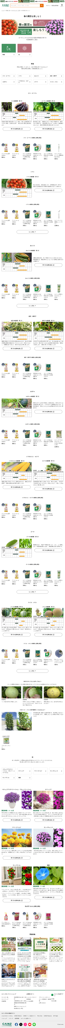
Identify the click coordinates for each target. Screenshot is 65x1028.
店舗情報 (4, 1001)
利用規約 (28, 999)
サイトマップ (5, 999)
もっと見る (32, 231)
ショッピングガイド (31, 997)
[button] (42, 5)
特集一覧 (8, 10)
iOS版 (52, 999)
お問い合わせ (42, 1002)
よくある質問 (29, 1001)
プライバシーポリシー (44, 997)
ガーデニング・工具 (15, 10)
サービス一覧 (5, 997)
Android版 (53, 1000)
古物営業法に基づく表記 (20, 1000)
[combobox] (24, 5)
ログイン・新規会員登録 (52, 5)
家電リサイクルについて (20, 1006)
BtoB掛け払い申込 (18, 1008)
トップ (3, 10)
